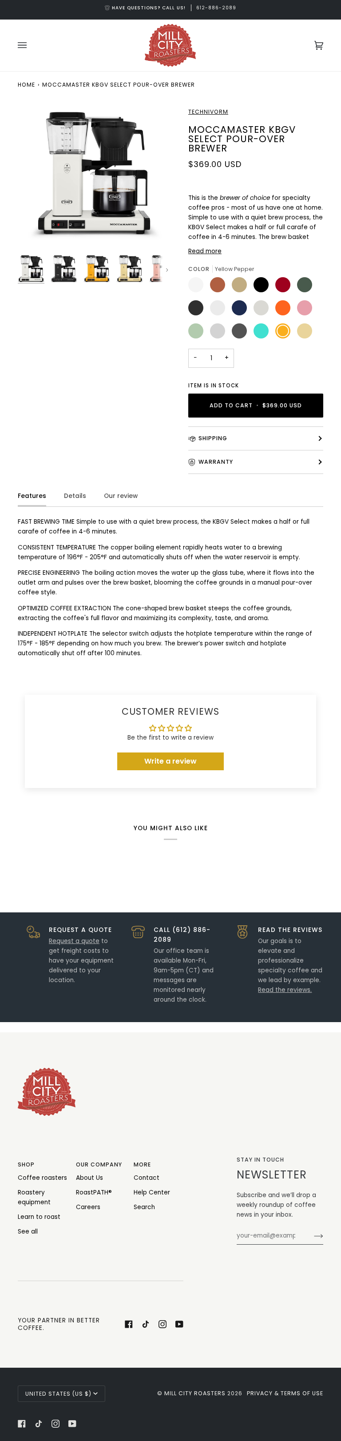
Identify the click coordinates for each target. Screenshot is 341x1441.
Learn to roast (39, 1217)
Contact (146, 1178)
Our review (121, 496)
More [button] (142, 1164)
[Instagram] (163, 1324)
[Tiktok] (146, 1324)
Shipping (212, 438)
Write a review (170, 761)
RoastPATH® (94, 1192)
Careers (88, 1207)
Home (26, 84)
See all (28, 1231)
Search (144, 1207)
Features (32, 496)
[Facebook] (129, 1324)
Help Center (152, 1192)
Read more (205, 251)
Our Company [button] (99, 1164)
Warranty (215, 462)
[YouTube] (179, 1324)
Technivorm (208, 111)
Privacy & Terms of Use (285, 1393)
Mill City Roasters (195, 1393)
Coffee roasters (42, 1178)
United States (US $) (58, 1393)
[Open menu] (31, 45)
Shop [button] (26, 1164)
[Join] (311, 1236)
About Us (89, 1178)
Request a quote (74, 941)
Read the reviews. (285, 990)
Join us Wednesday (180, 7)
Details (75, 496)
